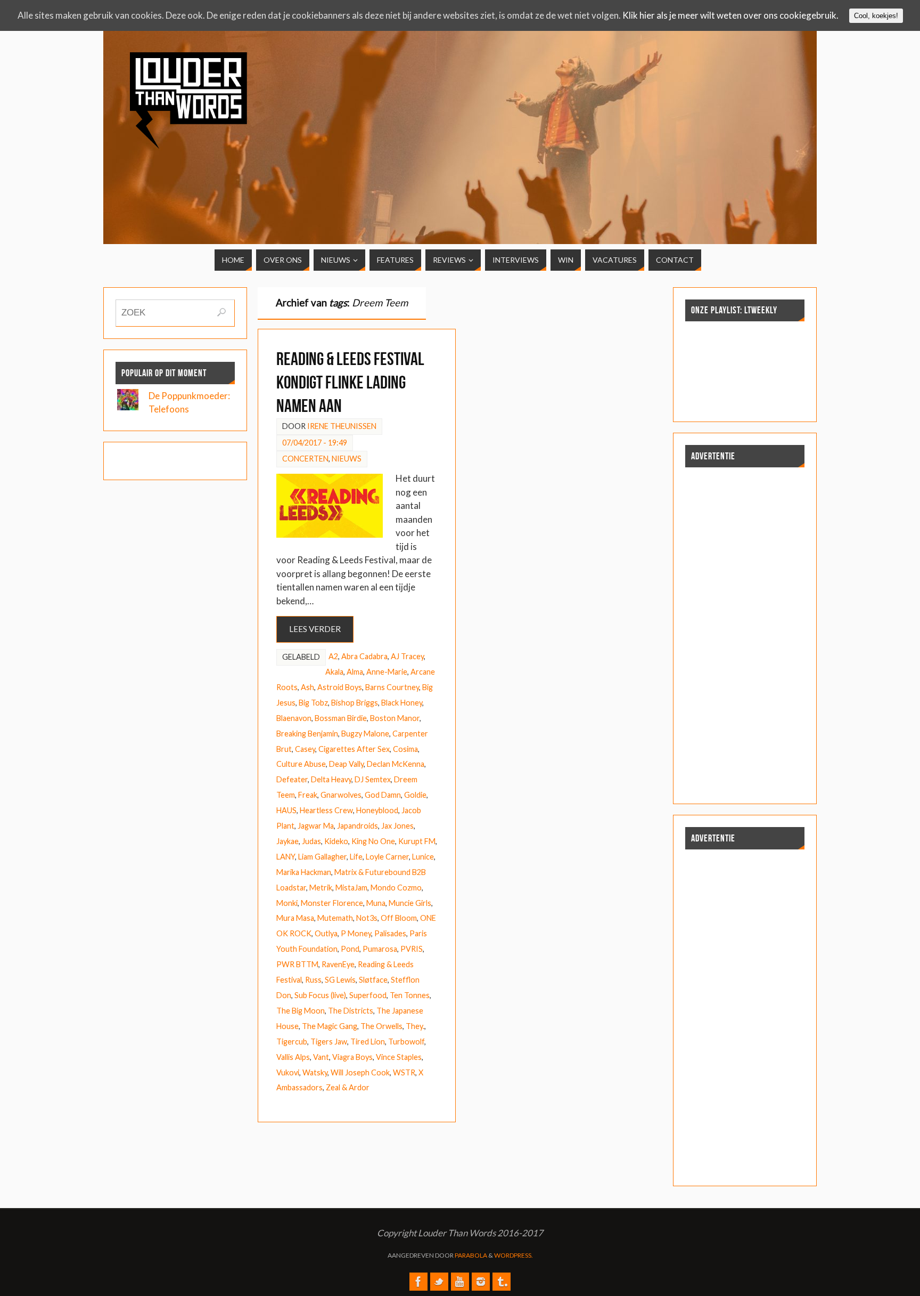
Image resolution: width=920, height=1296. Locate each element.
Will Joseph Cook (360, 1072)
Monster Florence (332, 903)
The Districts (350, 1010)
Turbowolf (406, 1041)
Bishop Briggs (354, 702)
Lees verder (315, 629)
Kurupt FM (417, 841)
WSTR (404, 1072)
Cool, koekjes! (876, 16)
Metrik (320, 887)
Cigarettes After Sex (354, 749)
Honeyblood (377, 810)
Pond (350, 948)
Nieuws (347, 458)
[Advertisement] (710, 127)
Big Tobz (313, 702)
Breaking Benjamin (307, 733)
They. (415, 1026)
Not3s (366, 917)
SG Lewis (340, 979)
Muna (375, 903)
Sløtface (373, 979)
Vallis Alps (293, 1057)
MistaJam (351, 887)
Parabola (471, 1255)
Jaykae (287, 841)
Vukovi (287, 1072)
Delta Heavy (331, 779)
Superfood (368, 995)
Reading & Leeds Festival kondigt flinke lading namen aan (350, 382)
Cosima (405, 749)
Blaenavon (293, 718)
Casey (305, 749)
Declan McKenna (395, 763)
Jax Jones (397, 825)
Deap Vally (346, 763)
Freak (307, 794)
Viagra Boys (352, 1057)
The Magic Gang (329, 1026)
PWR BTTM (297, 964)
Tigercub (291, 1041)
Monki (287, 903)
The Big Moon (300, 1010)
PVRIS (411, 948)
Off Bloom (399, 917)
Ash (307, 687)
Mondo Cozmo (396, 887)
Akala (334, 671)
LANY (285, 856)
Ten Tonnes (410, 995)
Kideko (336, 841)
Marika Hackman (303, 872)
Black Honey (401, 702)
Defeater (292, 779)
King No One (373, 841)
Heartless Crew (326, 810)
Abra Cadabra (364, 656)
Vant (321, 1057)
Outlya (326, 933)
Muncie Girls (410, 903)
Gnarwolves (341, 794)
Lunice (423, 856)
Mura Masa (295, 917)
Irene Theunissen (341, 426)
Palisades (390, 933)
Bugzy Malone (365, 733)
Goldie (415, 794)
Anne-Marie (386, 671)
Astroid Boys (339, 687)
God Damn (383, 794)
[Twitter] (439, 1282)
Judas (311, 841)
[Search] (221, 312)
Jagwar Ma (316, 825)
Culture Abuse (301, 763)
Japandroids (357, 825)
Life (356, 856)
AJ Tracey (407, 656)
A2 (333, 656)
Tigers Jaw (328, 1041)
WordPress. (513, 1255)
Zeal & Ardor (347, 1087)
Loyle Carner (387, 856)
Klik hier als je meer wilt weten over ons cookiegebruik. (730, 15)
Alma (355, 671)
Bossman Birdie (341, 718)
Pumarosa (380, 948)
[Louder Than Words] (418, 1282)
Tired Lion (367, 1041)
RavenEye (338, 964)
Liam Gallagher (322, 856)
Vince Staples (399, 1057)
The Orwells (381, 1026)
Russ (313, 979)
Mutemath (335, 917)
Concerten (305, 458)
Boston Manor (395, 718)
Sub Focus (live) (320, 995)
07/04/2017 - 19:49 (314, 442)
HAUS (286, 810)
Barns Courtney (392, 687)
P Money (356, 933)
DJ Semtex (373, 779)
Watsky (314, 1072)
